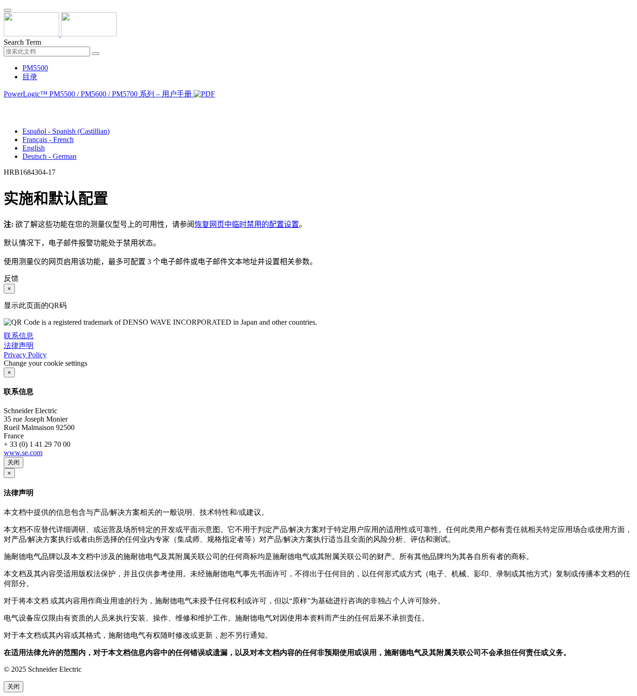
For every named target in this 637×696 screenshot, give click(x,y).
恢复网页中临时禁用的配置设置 (246, 224)
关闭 (13, 462)
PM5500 (35, 68)
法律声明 (19, 345)
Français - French (48, 139)
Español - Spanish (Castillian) (66, 131)
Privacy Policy (25, 355)
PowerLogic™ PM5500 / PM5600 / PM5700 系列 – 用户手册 (99, 94)
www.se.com (23, 453)
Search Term (22, 42)
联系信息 (19, 336)
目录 (29, 77)
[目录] (7, 105)
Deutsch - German (49, 156)
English (33, 148)
